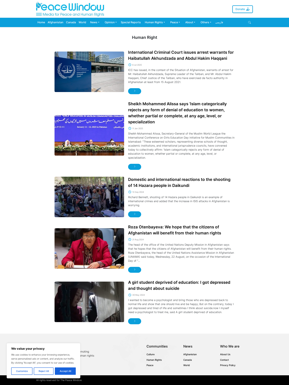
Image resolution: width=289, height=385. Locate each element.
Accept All (65, 371)
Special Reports (131, 22)
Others (205, 22)
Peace (174, 22)
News (93, 22)
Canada (71, 22)
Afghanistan (55, 22)
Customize (22, 371)
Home (41, 22)
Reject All (44, 371)
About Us (225, 354)
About (189, 22)
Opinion (110, 22)
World (82, 22)
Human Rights (154, 22)
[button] (249, 22)
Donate (240, 9)
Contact (224, 360)
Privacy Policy (227, 365)
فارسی (219, 22)
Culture (151, 354)
